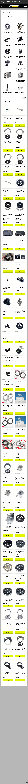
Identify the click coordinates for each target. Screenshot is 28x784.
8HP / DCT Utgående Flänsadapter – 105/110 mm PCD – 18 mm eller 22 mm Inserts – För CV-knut (20, 217)
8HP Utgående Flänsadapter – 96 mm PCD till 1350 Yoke (20, 335)
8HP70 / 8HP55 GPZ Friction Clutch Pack (19, 382)
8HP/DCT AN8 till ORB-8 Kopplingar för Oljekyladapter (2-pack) (8, 359)
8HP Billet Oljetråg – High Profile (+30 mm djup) (20, 242)
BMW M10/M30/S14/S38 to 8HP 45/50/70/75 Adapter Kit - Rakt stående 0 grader (20, 624)
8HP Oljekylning (7, 45)
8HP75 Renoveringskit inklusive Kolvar (20, 430)
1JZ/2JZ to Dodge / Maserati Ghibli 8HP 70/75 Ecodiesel (7, 168)
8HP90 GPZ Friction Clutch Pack (7, 452)
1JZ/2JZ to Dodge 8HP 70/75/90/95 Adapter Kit (20, 168)
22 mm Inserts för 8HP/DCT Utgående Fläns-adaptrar (7, 192)
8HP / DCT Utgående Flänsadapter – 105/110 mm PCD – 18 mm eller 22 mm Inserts (8, 217)
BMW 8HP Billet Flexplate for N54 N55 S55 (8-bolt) (20, 528)
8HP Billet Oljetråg (7, 240)
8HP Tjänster (7, 81)
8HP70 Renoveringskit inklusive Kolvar (20, 406)
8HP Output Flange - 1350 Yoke (7, 310)
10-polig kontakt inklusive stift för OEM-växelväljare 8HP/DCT (8, 119)
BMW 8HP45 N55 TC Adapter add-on (19, 600)
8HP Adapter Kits (7, 32)
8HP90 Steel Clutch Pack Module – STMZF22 (19, 453)
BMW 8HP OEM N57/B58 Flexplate (7, 576)
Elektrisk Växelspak (7, 92)
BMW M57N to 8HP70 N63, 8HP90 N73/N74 (20, 649)
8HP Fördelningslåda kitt (20, 45)
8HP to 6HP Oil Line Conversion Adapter (7, 334)
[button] (26, 6)
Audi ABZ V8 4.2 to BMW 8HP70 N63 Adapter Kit (7, 477)
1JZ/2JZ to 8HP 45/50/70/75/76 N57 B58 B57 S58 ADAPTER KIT (8, 143)
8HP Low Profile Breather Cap (6, 288)
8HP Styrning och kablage (20, 69)
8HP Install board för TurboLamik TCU (19, 265)
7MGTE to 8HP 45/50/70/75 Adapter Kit (20, 192)
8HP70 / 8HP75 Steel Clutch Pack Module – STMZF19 (7, 407)
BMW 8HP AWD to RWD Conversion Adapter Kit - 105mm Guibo (19, 477)
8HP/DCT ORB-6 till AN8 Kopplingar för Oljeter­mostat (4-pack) (8, 383)
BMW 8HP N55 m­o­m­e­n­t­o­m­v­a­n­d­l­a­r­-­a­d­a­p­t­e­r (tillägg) (20, 553)
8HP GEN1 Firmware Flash (7, 265)
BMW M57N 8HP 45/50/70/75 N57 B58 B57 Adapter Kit (8, 650)
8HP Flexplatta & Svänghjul (8, 57)
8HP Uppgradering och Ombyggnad (20, 81)
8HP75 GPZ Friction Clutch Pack (7, 430)
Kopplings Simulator (20, 92)
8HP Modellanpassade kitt (20, 33)
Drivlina (4, 12)
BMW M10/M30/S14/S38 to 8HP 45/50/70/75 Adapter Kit (7, 623)
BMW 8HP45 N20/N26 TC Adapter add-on (8, 600)
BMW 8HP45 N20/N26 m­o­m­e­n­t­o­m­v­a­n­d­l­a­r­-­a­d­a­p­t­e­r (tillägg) (20, 577)
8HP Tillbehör (7, 69)
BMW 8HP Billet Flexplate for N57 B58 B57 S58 (7, 553)
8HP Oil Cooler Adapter (20, 287)
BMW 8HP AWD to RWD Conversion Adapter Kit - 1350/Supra (19, 503)
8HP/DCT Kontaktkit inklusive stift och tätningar (19, 359)
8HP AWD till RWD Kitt (20, 57)
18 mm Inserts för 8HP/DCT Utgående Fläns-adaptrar (19, 119)
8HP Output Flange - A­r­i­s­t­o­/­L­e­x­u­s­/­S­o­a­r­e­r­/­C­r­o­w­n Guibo (20, 311)
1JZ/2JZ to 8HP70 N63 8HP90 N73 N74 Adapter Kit (20, 143)
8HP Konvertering (11, 12)
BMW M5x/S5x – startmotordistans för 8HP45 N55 (20, 673)
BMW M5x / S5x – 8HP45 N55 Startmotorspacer (7, 673)
